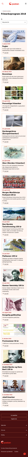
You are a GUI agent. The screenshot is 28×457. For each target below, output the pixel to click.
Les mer (6, 52)
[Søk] (2, 3)
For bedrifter (14, 415)
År (1, 19)
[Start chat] (25, 454)
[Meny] (26, 3)
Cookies (16, 451)
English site (14, 419)
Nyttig (2, 435)
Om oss (3, 430)
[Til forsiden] (14, 3)
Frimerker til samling (6, 10)
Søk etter (3, 425)
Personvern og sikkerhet (7, 451)
